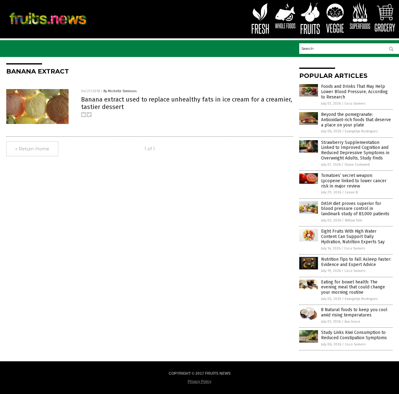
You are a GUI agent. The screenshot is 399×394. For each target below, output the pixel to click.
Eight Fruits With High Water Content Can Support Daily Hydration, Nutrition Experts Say (353, 236)
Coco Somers (354, 104)
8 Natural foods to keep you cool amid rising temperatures (354, 312)
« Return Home (32, 149)
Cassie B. (351, 192)
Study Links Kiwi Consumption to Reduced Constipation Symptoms (354, 335)
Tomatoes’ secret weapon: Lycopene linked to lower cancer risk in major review (354, 181)
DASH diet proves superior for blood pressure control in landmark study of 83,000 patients (355, 209)
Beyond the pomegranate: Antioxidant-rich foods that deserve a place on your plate (356, 120)
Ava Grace (352, 322)
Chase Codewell (357, 165)
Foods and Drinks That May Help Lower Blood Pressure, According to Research (354, 92)
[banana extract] (47, 27)
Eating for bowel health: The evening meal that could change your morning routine (353, 287)
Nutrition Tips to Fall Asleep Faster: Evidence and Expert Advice (356, 262)
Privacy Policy (199, 381)
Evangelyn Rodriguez (361, 131)
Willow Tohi (353, 220)
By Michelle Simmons (120, 91)
